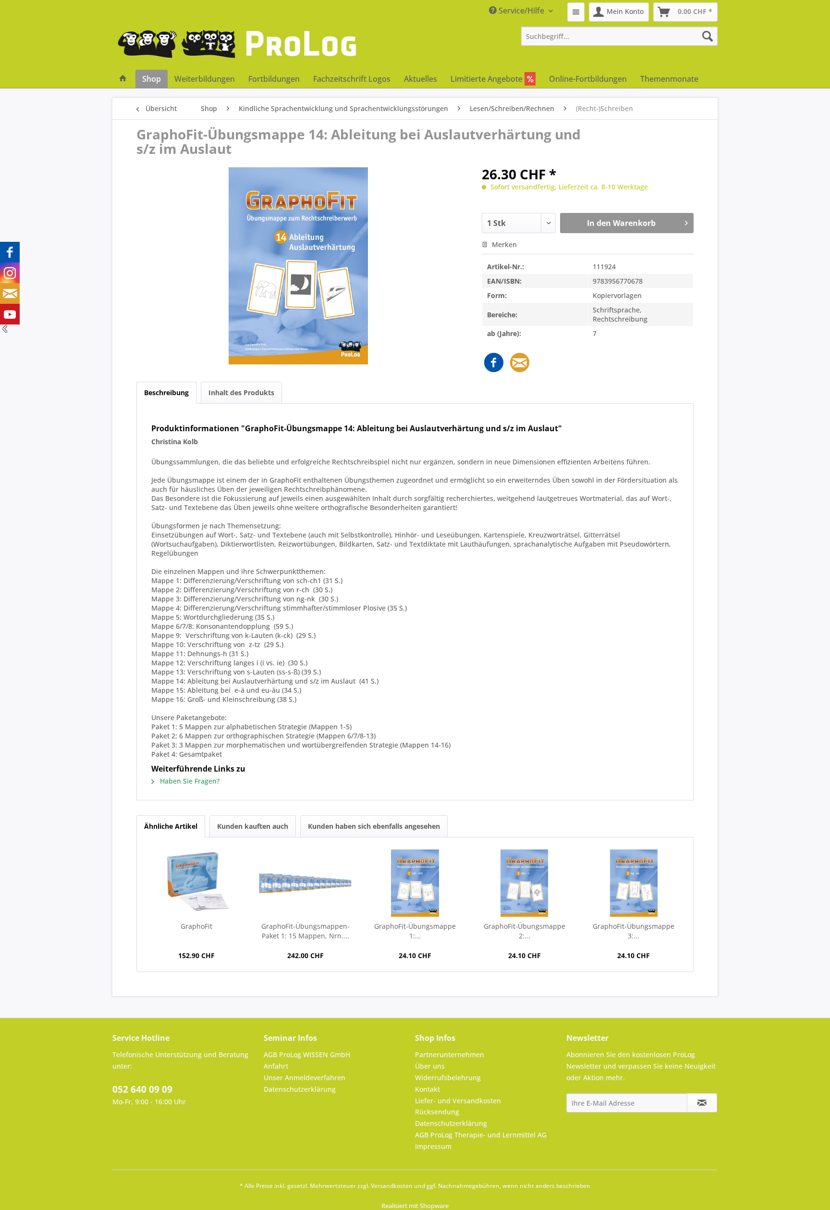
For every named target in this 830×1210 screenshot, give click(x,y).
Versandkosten (392, 1186)
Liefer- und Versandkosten (458, 1100)
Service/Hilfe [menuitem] (521, 10)
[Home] (123, 79)
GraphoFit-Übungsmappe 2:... (524, 931)
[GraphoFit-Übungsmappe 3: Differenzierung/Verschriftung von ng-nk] (633, 883)
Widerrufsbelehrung (448, 1077)
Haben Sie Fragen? (189, 781)
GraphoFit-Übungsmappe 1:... (415, 931)
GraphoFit (196, 926)
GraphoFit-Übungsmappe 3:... (633, 931)
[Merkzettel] (576, 12)
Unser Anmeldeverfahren (304, 1077)
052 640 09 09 (142, 1089)
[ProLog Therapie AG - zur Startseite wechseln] (237, 48)
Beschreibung (166, 392)
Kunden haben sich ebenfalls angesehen (374, 826)
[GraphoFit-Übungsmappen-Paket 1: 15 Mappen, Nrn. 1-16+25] (306, 883)
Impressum (433, 1146)
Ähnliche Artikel (170, 826)
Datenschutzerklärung (300, 1089)
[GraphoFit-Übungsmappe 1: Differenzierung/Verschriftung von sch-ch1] (415, 883)
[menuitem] (576, 12)
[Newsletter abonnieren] (702, 1102)
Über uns (430, 1066)
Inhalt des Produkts (241, 392)
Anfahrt (276, 1066)
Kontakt (427, 1089)
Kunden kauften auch (252, 826)
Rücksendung (437, 1111)
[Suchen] (707, 36)
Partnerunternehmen (449, 1054)
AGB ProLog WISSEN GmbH (307, 1054)
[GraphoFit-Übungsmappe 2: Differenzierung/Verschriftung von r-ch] (524, 883)
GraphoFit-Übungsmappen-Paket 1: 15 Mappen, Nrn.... (305, 931)
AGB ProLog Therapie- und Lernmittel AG (481, 1134)
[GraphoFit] (196, 883)
